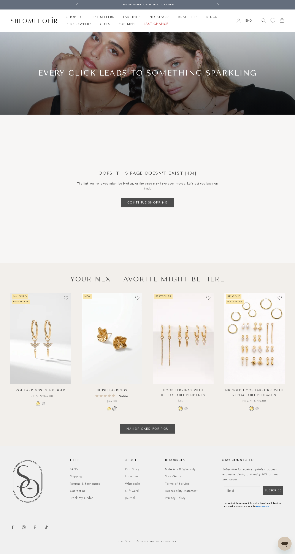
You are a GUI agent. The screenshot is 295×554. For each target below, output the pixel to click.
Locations (132, 476)
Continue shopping (147, 202)
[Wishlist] (273, 20)
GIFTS (105, 23)
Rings (211, 17)
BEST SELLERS (102, 17)
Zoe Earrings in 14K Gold (40, 390)
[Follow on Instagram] (24, 527)
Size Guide (173, 476)
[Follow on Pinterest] (35, 527)
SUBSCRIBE (273, 490)
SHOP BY (74, 17)
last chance (156, 23)
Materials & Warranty (180, 469)
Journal (130, 498)
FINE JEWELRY (79, 23)
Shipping (76, 476)
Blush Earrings (112, 390)
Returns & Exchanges (85, 483)
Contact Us (78, 491)
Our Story (132, 469)
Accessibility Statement (181, 491)
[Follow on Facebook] (12, 527)
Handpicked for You (147, 428)
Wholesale (132, 483)
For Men (127, 23)
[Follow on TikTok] (46, 527)
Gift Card (132, 491)
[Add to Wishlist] (66, 298)
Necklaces (159, 17)
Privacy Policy (175, 498)
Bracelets (188, 17)
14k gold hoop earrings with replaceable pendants (254, 393)
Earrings (132, 17)
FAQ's (74, 469)
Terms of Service (177, 483)
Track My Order (81, 498)
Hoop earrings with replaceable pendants (183, 393)
